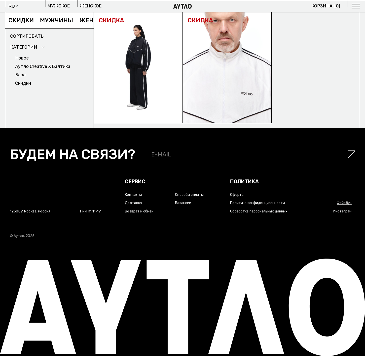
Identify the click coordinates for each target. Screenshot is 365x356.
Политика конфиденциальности (257, 203)
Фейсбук (344, 203)
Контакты (133, 195)
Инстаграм (342, 211)
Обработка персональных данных (259, 211)
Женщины (91, 20)
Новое (22, 58)
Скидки (15, 20)
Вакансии (183, 203)
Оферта (237, 195)
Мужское (58, 6)
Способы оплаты (189, 195)
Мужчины (51, 20)
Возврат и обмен (139, 211)
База (20, 75)
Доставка (133, 203)
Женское (91, 6)
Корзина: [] (325, 6)
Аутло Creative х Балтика (42, 66)
